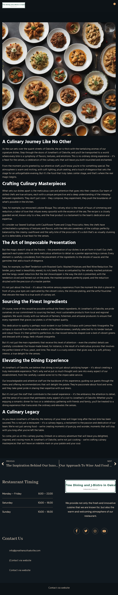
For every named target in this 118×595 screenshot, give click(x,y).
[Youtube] (104, 531)
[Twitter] (86, 531)
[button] (114, 4)
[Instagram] (95, 531)
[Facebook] (77, 531)
